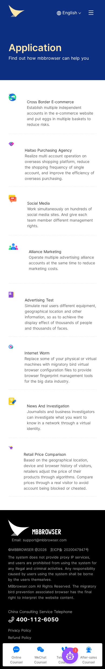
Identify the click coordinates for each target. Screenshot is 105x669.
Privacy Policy (19, 630)
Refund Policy (19, 637)
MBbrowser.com (22, 586)
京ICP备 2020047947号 (69, 549)
